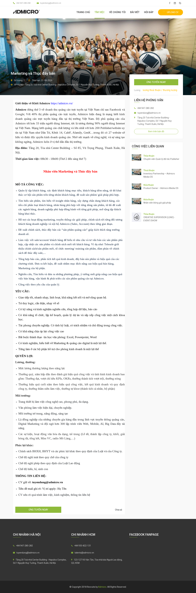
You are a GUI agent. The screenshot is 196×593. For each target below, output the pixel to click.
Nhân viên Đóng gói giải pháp (157, 203)
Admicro (102, 587)
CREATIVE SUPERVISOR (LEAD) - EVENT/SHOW (159, 219)
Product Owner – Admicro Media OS (160, 188)
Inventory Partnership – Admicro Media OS (159, 175)
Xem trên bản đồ (156, 131)
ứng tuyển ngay (38, 509)
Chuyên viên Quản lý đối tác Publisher (161, 159)
